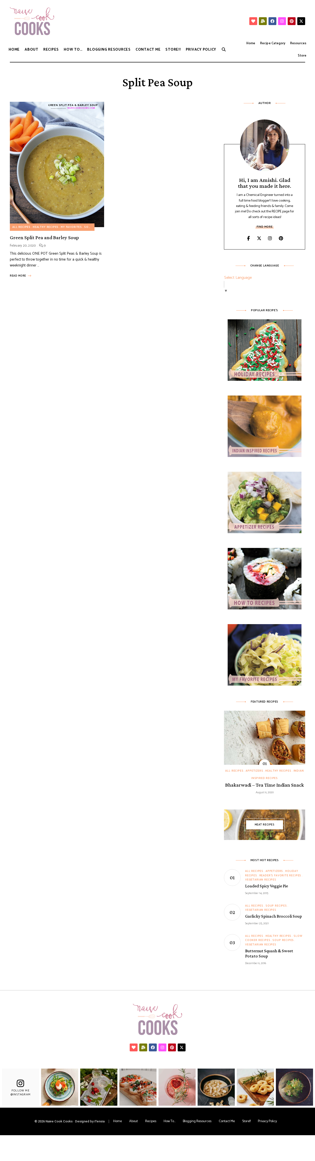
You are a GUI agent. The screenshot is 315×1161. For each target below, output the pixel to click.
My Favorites (71, 227)
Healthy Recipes (46, 227)
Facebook (248, 238)
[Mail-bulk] (263, 21)
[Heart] (253, 21)
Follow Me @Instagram (21, 1092)
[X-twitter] (301, 21)
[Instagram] (282, 21)
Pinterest (281, 238)
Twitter (259, 238)
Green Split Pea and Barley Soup (44, 237)
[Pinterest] (292, 21)
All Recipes (21, 227)
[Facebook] (272, 21)
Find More (264, 226)
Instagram (270, 238)
